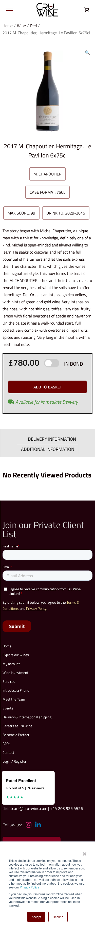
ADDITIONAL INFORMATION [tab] (47, 449)
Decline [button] (58, 917)
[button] (87, 51)
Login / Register (14, 761)
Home (8, 26)
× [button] (84, 852)
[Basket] (86, 9)
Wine (21, 26)
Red (33, 26)
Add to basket (47, 387)
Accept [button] (36, 917)
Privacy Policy (29, 887)
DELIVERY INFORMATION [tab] (52, 439)
